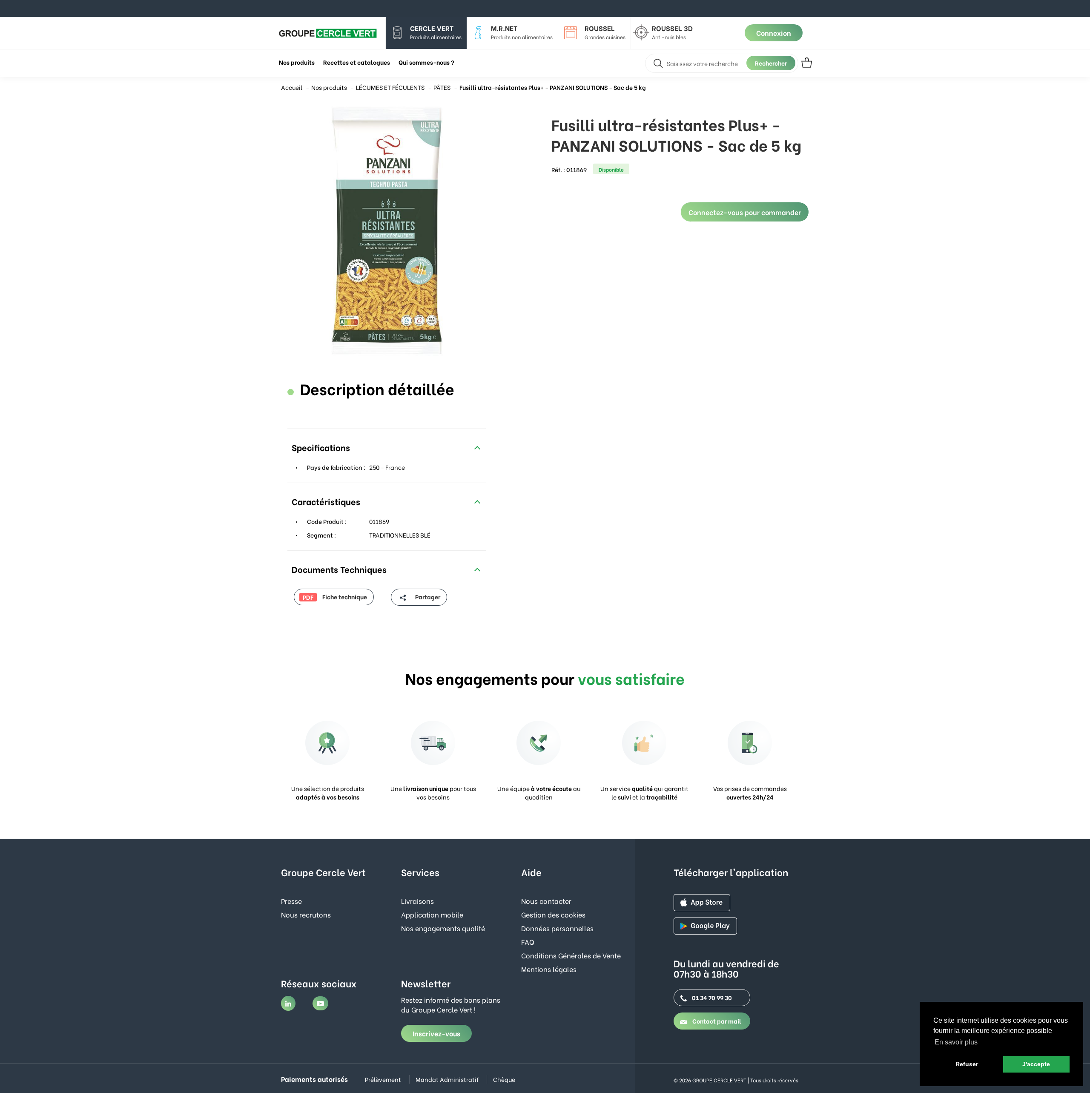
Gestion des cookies (553, 914)
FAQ (527, 941)
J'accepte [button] (1036, 1064)
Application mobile (432, 914)
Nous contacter (546, 901)
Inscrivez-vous (436, 1033)
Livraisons (417, 901)
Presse (291, 901)
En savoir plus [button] (956, 1042)
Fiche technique (335, 596)
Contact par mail (716, 1020)
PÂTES (441, 87)
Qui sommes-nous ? (426, 62)
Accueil (291, 87)
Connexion (773, 32)
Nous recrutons (306, 914)
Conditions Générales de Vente (571, 955)
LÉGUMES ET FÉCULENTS (390, 87)
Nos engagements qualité (443, 928)
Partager (427, 596)
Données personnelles (557, 928)
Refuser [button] (966, 1064)
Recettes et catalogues (356, 62)
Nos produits (329, 87)
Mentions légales (549, 969)
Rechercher (771, 62)
